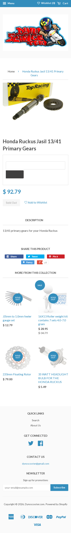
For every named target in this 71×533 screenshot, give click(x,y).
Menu (10, 3)
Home (11, 71)
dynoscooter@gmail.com (35, 463)
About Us (35, 425)
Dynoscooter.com (34, 504)
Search (35, 420)
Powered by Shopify (56, 504)
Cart (65, 3)
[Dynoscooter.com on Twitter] (30, 444)
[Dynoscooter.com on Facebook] (40, 444)
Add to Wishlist (37, 202)
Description (34, 220)
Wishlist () (48, 3)
